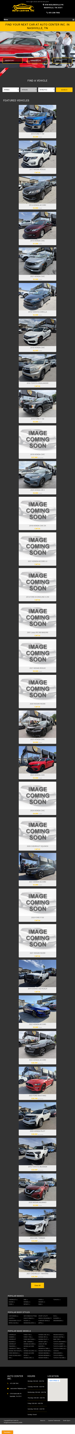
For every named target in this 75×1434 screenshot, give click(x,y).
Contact (58, 60)
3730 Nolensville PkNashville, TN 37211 (53, 6)
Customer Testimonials (54, 1420)
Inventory (9, 60)
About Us (42, 1420)
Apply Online (35, 60)
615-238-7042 (54, 13)
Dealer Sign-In (66, 1420)
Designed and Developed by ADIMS (13, 1422)
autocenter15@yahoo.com (18, 1388)
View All (37, 1285)
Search (64, 90)
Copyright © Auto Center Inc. (11, 1420)
